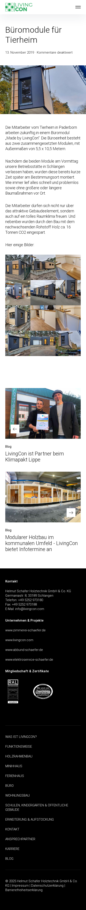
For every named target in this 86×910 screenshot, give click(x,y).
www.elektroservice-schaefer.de (29, 660)
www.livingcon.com (19, 640)
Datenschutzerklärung (47, 886)
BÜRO (9, 786)
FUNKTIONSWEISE (18, 747)
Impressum (20, 886)
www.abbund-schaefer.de (24, 650)
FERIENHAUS (14, 776)
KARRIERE (12, 849)
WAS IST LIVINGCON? (21, 737)
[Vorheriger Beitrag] (43, 413)
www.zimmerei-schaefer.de (25, 630)
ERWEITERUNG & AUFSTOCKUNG (29, 819)
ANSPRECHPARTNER (20, 839)
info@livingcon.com (29, 609)
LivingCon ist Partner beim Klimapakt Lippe (34, 457)
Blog (8, 446)
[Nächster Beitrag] (43, 497)
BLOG (9, 859)
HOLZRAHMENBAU (18, 756)
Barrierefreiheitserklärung (24, 890)
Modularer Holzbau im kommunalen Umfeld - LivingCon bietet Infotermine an (41, 543)
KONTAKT (12, 829)
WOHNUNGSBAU (17, 795)
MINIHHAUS (13, 766)
